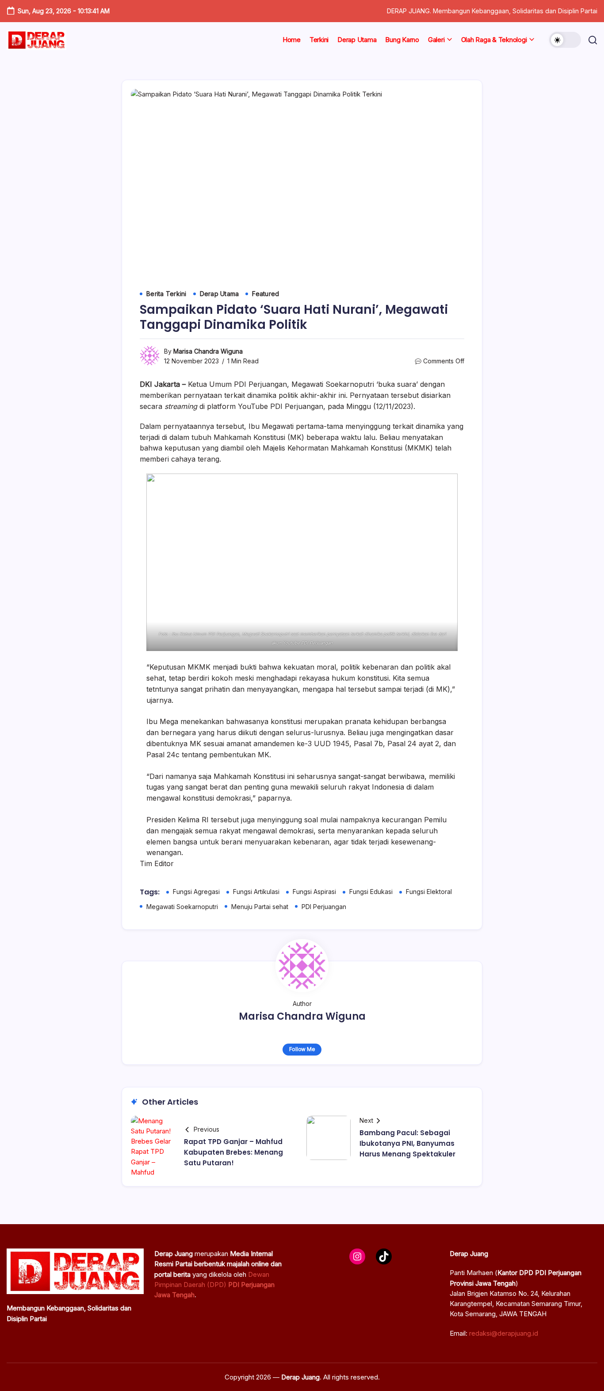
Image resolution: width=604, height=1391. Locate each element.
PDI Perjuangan (324, 906)
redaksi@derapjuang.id (503, 1333)
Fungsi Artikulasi (256, 891)
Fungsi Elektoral (429, 891)
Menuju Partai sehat (259, 906)
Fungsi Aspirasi (314, 891)
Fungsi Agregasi (196, 891)
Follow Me (302, 1049)
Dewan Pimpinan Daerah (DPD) (214, 1284)
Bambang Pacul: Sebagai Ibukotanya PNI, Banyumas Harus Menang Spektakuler (407, 1143)
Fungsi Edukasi (371, 891)
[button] (565, 40)
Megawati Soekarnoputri (182, 906)
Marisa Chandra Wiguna (208, 351)
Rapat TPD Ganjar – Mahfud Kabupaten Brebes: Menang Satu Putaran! (233, 1152)
